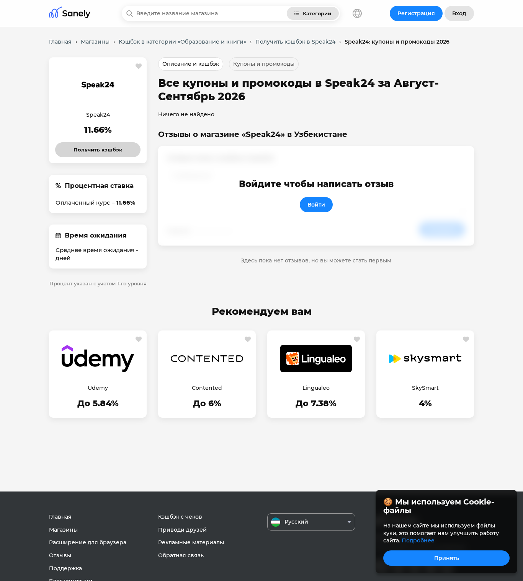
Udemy (98, 387)
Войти (316, 204)
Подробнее (418, 540)
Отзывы (60, 555)
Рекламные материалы (191, 542)
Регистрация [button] (416, 13)
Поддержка (65, 568)
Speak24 (98, 114)
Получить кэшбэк (98, 147)
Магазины (63, 529)
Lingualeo (316, 387)
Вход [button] (459, 13)
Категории (317, 13)
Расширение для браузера (87, 542)
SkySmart (425, 387)
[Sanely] (69, 14)
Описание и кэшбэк (190, 63)
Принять (446, 558)
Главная (60, 516)
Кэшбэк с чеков (180, 516)
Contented (207, 387)
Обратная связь (181, 555)
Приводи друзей (182, 529)
